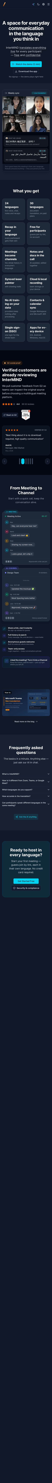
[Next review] (47, 461)
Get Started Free (26, 881)
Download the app (28, 71)
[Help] (33, 4)
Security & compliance (28, 888)
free (16, 55)
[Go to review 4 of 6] (28, 461)
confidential (33, 55)
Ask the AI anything (28, 817)
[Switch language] (43, 4)
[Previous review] (4, 461)
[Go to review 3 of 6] (26, 461)
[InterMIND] (4, 4)
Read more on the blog (24, 721)
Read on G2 (11, 415)
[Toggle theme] (38, 4)
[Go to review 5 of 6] (30, 461)
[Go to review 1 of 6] (19, 461)
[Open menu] (48, 4)
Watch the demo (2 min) (28, 64)
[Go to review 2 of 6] (22, 461)
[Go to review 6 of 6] (32, 461)
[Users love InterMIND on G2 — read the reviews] (25, 415)
